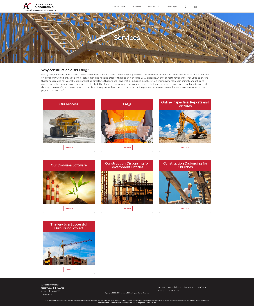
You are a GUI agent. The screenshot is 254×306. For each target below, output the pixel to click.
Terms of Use (173, 290)
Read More (69, 147)
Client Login (172, 7)
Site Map (161, 287)
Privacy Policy (188, 287)
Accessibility (173, 287)
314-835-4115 (46, 294)
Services (137, 7)
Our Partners (153, 7)
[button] (125, 6)
